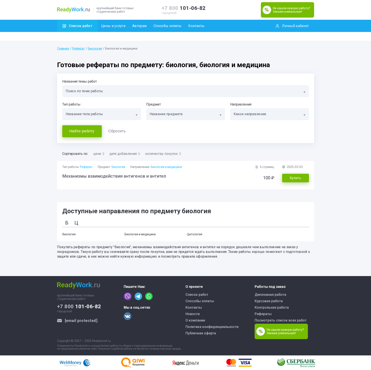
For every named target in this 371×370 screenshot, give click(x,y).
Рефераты (263, 314)
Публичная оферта (201, 333)
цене (97, 154)
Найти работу (81, 131)
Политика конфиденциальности (212, 327)
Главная (63, 48)
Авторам (139, 26)
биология (69, 234)
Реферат (78, 48)
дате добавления (123, 154)
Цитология (194, 234)
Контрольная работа (272, 307)
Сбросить (117, 131)
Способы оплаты (167, 26)
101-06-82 (184, 8)
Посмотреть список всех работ (281, 320)
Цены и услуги (113, 26)
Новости (193, 314)
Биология (95, 48)
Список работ (81, 26)
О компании (195, 320)
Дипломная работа (270, 295)
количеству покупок (161, 154)
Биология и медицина (166, 167)
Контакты (196, 26)
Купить (295, 178)
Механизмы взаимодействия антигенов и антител (114, 176)
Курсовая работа (269, 301)
